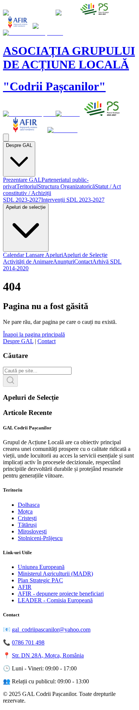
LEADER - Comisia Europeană (55, 600)
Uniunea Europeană (41, 567)
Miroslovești (32, 531)
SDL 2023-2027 (22, 200)
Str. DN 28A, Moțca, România (48, 655)
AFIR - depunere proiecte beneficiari (61, 593)
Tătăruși (27, 525)
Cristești (27, 518)
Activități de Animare (28, 261)
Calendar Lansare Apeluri (33, 255)
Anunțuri (63, 261)
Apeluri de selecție (26, 207)
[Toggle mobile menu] (6, 137)
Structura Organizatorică (66, 186)
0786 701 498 (28, 642)
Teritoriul (27, 186)
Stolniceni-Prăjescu (40, 538)
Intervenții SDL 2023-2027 (73, 200)
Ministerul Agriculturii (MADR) (55, 573)
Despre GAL (19, 145)
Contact (83, 261)
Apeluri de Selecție (85, 255)
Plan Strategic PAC (40, 580)
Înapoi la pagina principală (34, 334)
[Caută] (10, 381)
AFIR (25, 587)
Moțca (25, 511)
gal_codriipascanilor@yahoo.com (51, 629)
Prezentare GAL (22, 180)
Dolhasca (29, 505)
